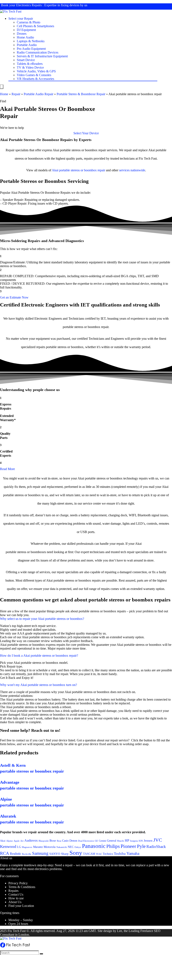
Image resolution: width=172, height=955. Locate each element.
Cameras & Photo (28, 22)
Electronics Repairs (29, 5)
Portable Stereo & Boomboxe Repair (81, 94)
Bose (53, 840)
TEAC (99, 854)
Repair (16, 94)
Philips (113, 846)
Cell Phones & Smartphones (35, 26)
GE (96, 841)
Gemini (102, 840)
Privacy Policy (18, 883)
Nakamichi (61, 847)
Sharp (65, 853)
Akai (55, 170)
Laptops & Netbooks (30, 41)
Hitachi (120, 841)
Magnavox (27, 847)
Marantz (38, 847)
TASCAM (89, 853)
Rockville (26, 854)
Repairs (13, 890)
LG (19, 847)
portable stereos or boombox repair (82, 170)
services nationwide (132, 170)
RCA (4, 853)
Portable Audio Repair (38, 94)
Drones (21, 33)
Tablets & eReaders (30, 63)
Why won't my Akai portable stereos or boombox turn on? (38, 685)
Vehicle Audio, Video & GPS (36, 71)
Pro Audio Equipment (31, 48)
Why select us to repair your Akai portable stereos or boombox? (42, 618)
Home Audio (25, 37)
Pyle (141, 846)
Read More (7, 469)
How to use (16, 898)
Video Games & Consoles (34, 75)
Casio (65, 840)
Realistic (15, 853)
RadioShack (156, 846)
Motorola (50, 847)
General (111, 840)
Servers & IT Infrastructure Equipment (42, 56)
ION (141, 841)
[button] (86, 133)
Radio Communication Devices (37, 52)
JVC (157, 840)
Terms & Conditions (21, 887)
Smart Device (26, 60)
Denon (73, 840)
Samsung (40, 853)
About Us (14, 902)
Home (4, 94)
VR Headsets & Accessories (35, 79)
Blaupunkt (44, 841)
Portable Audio (27, 45)
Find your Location (21, 906)
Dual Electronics (86, 841)
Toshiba (120, 854)
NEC (71, 847)
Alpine (9, 841)
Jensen (148, 840)
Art (21, 841)
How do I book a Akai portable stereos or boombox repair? (39, 655)
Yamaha (132, 853)
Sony (75, 852)
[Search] (41, 953)
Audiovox (31, 840)
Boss (59, 841)
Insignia (134, 841)
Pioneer (128, 846)
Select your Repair (20, 18)
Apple (17, 841)
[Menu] (1, 87)
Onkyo (77, 847)
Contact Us (15, 894)
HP (127, 840)
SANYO (54, 853)
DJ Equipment (26, 30)
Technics (108, 853)
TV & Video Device (30, 67)
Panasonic (94, 846)
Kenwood (8, 846)
